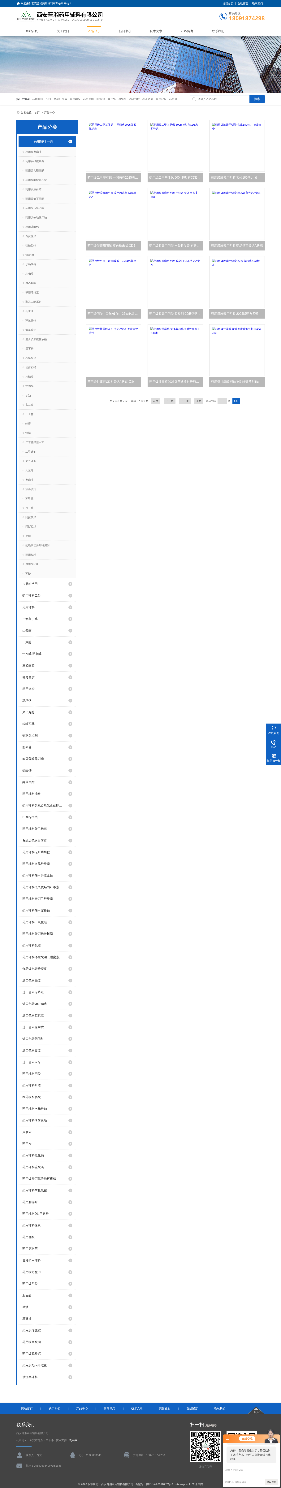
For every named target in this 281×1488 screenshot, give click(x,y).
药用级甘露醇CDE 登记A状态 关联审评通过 (114, 381)
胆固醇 (27, 1295)
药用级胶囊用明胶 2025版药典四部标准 (238, 313)
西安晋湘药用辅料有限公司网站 (50, 3)
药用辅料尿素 (31, 1225)
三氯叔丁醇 (30, 618)
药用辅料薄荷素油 (34, 1120)
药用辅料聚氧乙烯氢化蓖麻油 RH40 (43, 805)
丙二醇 (29, 507)
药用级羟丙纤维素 (34, 1365)
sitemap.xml (182, 1484)
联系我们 (257, 3)
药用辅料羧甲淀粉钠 (36, 910)
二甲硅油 (30, 451)
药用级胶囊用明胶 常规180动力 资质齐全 (238, 177)
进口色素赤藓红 (33, 992)
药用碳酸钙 (32, 226)
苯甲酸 (29, 498)
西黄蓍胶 (30, 236)
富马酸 (29, 404)
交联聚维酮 (30, 735)
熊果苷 (27, 747)
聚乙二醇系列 (33, 301)
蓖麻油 (29, 479)
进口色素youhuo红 (35, 1003)
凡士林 (29, 414)
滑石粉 (29, 348)
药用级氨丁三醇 (34, 198)
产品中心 (94, 31)
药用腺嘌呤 (30, 1202)
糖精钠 (27, 700)
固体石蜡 (30, 367)
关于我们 (63, 31)
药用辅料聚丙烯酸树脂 (37, 933)
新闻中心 (125, 31)
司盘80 (29, 254)
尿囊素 (27, 1132)
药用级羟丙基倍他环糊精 (39, 1178)
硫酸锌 (27, 770)
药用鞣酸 (28, 1237)
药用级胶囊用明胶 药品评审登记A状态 (237, 245)
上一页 (170, 400)
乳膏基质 (28, 677)
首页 (37, 112)
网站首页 (32, 31)
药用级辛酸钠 (31, 1342)
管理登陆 (197, 1484)
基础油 (27, 1318)
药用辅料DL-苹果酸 (35, 1213)
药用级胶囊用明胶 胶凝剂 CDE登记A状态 (176, 313)
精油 (25, 1307)
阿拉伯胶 (30, 517)
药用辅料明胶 (31, 1073)
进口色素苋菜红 (33, 1015)
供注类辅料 (30, 1377)
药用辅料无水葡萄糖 (36, 852)
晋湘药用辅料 (31, 1260)
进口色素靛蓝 (31, 1050)
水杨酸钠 (30, 264)
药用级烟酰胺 (31, 1330)
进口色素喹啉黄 (33, 1027)
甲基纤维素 (32, 292)
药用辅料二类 (31, 595)
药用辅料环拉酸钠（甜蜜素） (42, 957)
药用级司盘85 (31, 1272)
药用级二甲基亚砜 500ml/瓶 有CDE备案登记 (176, 177)
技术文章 (156, 31)
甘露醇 (29, 386)
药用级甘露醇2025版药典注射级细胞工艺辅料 (176, 381)
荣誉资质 (164, 1408)
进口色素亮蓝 (31, 980)
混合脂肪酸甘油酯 (36, 339)
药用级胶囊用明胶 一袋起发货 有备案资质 (176, 245)
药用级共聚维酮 (34, 170)
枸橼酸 (29, 376)
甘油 (28, 395)
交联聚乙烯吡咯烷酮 (37, 545)
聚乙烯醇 (30, 283)
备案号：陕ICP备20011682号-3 (154, 1484)
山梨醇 (27, 630)
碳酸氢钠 (30, 245)
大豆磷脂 (30, 461)
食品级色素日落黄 (34, 840)
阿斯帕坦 (30, 526)
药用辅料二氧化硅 (34, 922)
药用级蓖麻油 (33, 151)
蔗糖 (28, 535)
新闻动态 (109, 1408)
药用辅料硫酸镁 (33, 1167)
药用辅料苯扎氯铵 (34, 1190)
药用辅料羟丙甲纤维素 (37, 898)
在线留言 (242, 3)
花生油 (29, 311)
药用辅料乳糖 (31, 945)
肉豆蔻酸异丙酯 (33, 758)
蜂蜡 (28, 432)
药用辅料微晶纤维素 (36, 863)
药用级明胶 (30, 1283)
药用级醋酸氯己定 (36, 179)
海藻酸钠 (30, 329)
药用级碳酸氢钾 (34, 161)
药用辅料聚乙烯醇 (34, 828)
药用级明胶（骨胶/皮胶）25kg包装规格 (114, 313)
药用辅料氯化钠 (33, 1155)
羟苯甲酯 (28, 782)
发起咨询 (271, 1482)
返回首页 (228, 3)
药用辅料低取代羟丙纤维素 (40, 887)
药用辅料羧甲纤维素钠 (37, 875)
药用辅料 (28, 607)
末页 (198, 400)
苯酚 (28, 573)
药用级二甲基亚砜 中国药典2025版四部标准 (114, 177)
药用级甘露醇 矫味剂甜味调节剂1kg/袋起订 (238, 381)
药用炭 (27, 1143)
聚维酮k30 (31, 564)
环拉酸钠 (30, 320)
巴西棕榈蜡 (30, 817)
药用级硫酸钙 (31, 1353)
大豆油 (29, 470)
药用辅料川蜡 (31, 1085)
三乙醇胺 (28, 665)
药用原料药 (30, 1248)
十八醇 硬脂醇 (31, 653)
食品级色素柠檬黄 (34, 968)
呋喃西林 (28, 723)
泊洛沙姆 (30, 489)
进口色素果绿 (31, 1062)
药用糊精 (30, 554)
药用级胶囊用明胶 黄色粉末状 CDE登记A (114, 245)
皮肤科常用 (30, 583)
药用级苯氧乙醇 (34, 208)
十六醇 (27, 642)
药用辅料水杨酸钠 (34, 1108)
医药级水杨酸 (31, 1097)
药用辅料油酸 (31, 793)
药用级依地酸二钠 (36, 217)
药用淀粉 (28, 688)
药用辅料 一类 (43, 141)
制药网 (73, 1440)
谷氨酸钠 (30, 357)
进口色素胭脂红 (33, 1038)
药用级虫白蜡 (33, 189)
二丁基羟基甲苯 (34, 442)
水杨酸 (29, 273)
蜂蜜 (28, 423)
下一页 (185, 400)
